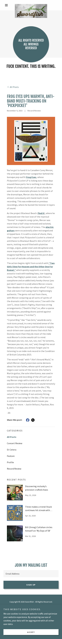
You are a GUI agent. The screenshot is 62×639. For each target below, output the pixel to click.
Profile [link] (10, 462)
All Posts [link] (11, 436)
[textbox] (31, 573)
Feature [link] (11, 456)
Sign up (31, 584)
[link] (31, 5)
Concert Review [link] (14, 443)
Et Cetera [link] (11, 449)
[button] (7, 5)
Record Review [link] (14, 468)
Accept (31, 632)
